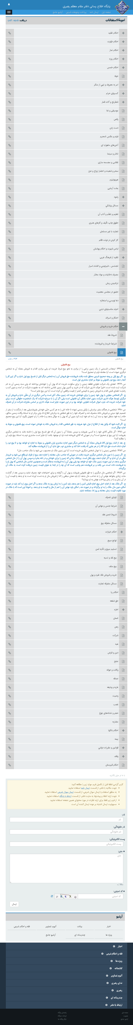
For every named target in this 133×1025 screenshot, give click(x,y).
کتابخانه (118, 968)
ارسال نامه (94, 12)
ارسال (14, 904)
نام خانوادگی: (119, 827)
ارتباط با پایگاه (66, 796)
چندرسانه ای (116, 998)
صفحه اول (106, 12)
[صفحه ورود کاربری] (9, 4)
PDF (15, 358)
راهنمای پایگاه (62, 1012)
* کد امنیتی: (119, 891)
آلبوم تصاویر (116, 976)
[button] (9, 12)
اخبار (120, 946)
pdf (10, 20)
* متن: (121, 851)
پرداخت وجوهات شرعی (76, 12)
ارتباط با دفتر (116, 1005)
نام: (123, 815)
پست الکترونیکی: (117, 839)
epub (16, 20)
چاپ (10, 358)
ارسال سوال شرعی (65, 792)
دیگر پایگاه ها (62, 1019)
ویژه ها (118, 961)
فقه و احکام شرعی (114, 954)
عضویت (125, 1016)
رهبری (119, 990)
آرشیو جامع (58, 12)
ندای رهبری (116, 983)
